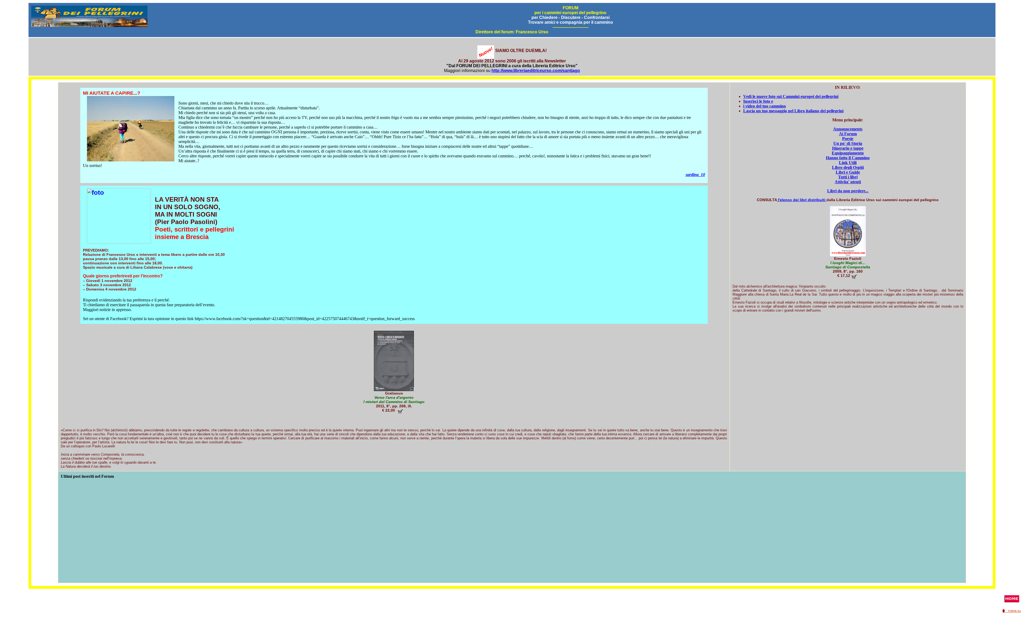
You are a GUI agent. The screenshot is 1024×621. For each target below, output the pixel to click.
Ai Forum (848, 134)
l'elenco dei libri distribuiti (801, 200)
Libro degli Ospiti (848, 167)
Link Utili (848, 162)
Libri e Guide (848, 172)
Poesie (847, 138)
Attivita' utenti (848, 182)
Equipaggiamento (848, 153)
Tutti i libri (848, 177)
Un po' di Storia (847, 143)
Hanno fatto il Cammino (848, 158)
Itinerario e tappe (847, 148)
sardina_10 (695, 174)
